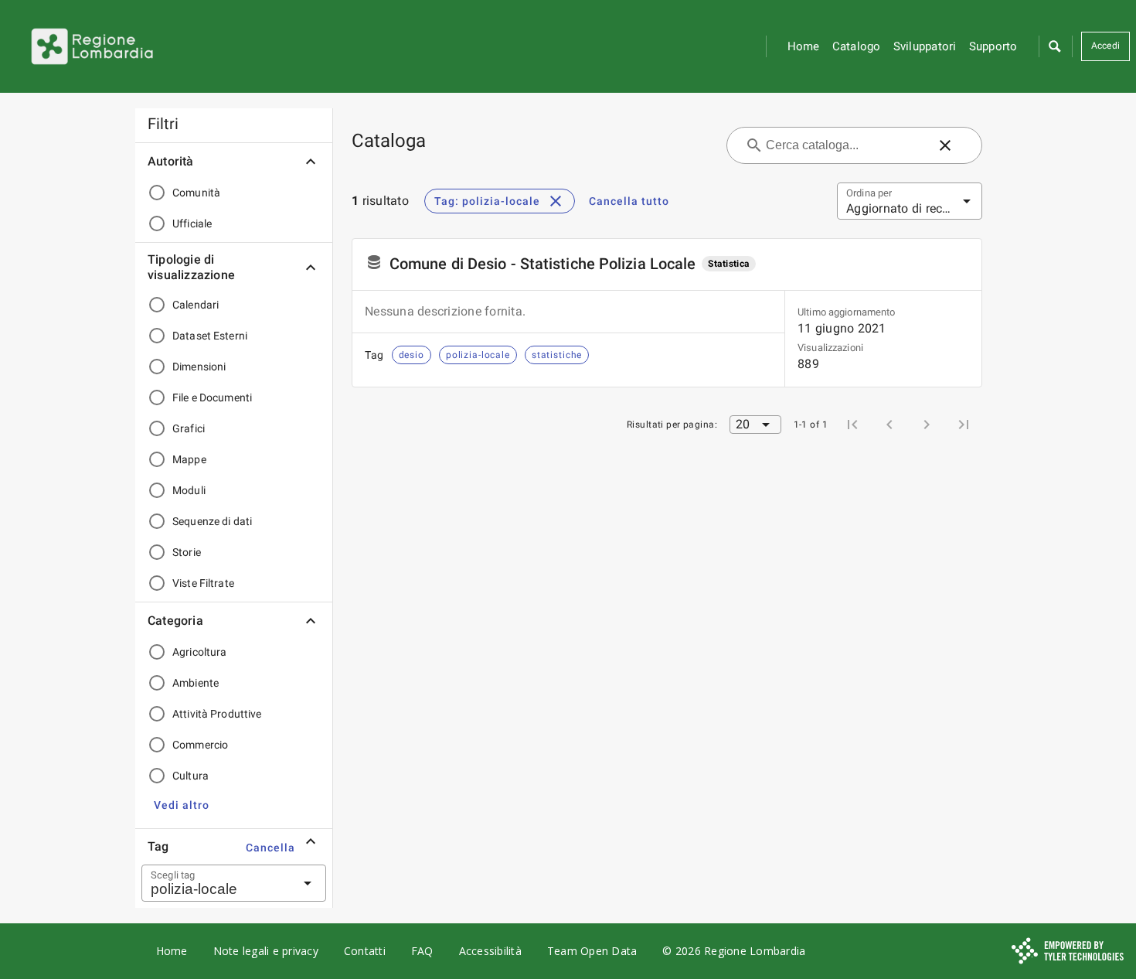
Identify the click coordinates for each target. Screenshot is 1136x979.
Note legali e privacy (265, 950)
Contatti (365, 950)
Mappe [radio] (189, 459)
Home (803, 46)
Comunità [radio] (196, 192)
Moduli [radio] (189, 490)
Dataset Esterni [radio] (209, 335)
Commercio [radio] (200, 745)
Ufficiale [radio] (192, 223)
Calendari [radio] (195, 304)
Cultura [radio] (190, 775)
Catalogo (856, 46)
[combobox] (214, 883)
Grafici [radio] (188, 428)
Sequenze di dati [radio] (212, 521)
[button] (1054, 46)
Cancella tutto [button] (629, 201)
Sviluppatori (925, 46)
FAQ (422, 950)
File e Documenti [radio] (212, 397)
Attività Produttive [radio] (217, 714)
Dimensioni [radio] (199, 366)
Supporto (993, 46)
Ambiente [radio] (195, 683)
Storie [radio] (186, 552)
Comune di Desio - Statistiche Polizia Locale (542, 263)
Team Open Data (592, 950)
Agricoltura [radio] (199, 652)
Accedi (1106, 45)
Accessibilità (490, 950)
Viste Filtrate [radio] (203, 583)
